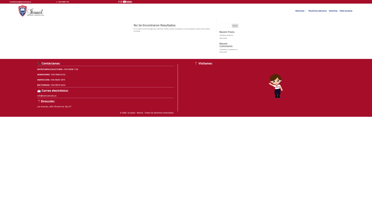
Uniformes (333, 11)
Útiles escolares (346, 11)
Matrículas (299, 11)
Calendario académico (226, 35)
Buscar (235, 26)
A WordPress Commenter (227, 49)
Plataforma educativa (317, 11)
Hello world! (223, 38)
